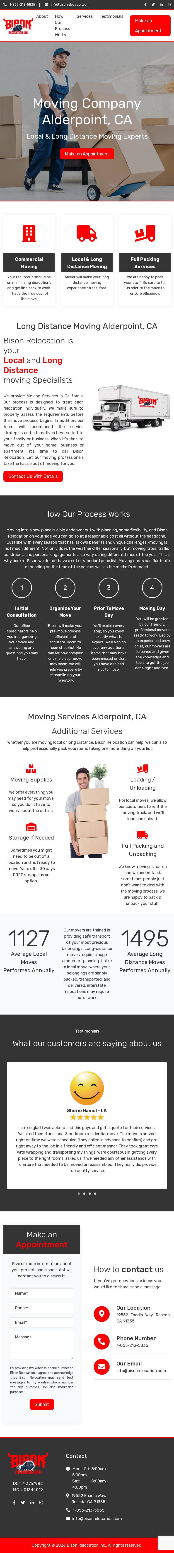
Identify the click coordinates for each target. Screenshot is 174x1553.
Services (85, 16)
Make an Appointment (148, 25)
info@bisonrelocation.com (70, 5)
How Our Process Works (62, 25)
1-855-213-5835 (22, 5)
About (42, 16)
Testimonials (111, 16)
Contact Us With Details (33, 476)
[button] (79, 1193)
